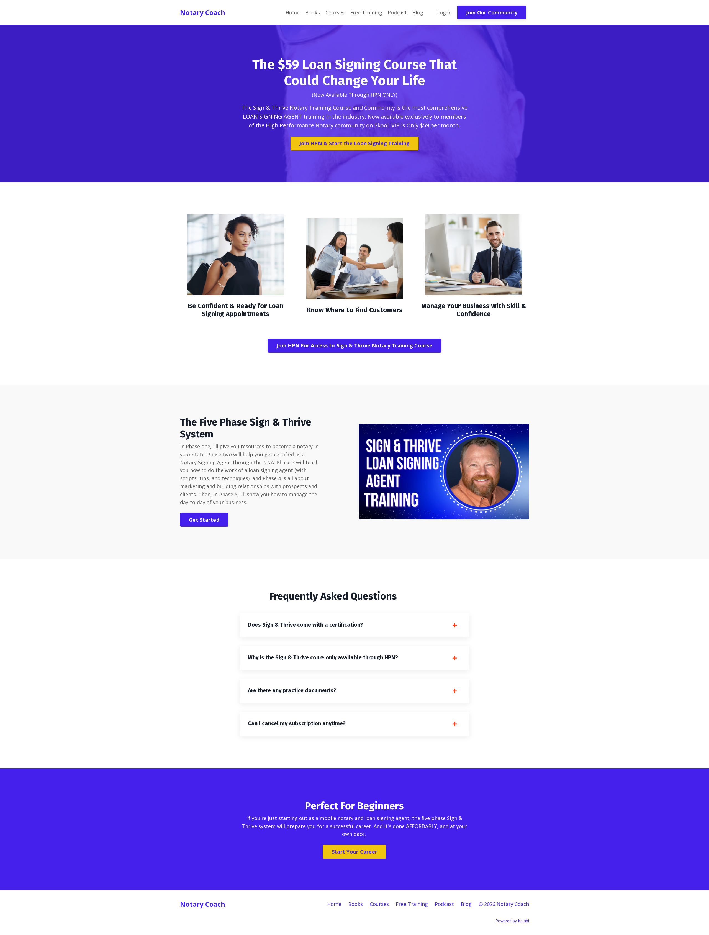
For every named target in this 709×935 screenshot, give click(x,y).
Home (293, 12)
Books (312, 12)
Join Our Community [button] (492, 12)
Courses (335, 12)
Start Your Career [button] (354, 851)
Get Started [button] (204, 519)
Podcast (397, 12)
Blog (417, 12)
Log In (444, 12)
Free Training (366, 12)
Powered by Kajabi (512, 920)
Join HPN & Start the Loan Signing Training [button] (354, 143)
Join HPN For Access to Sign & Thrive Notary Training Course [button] (354, 345)
